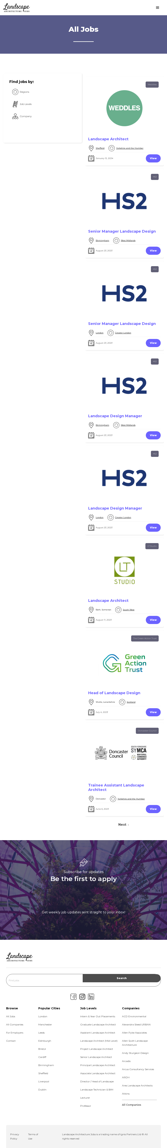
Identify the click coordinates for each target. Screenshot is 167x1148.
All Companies (14, 1024)
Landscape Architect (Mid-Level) (99, 1040)
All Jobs (10, 1016)
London (99, 332)
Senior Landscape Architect (96, 1057)
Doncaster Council (147, 730)
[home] (16, 7)
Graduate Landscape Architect (98, 1024)
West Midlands (128, 240)
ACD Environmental (134, 1016)
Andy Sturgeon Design (135, 1052)
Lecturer (85, 1097)
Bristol (42, 1048)
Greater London (123, 332)
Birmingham (102, 240)
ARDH (126, 1077)
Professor (85, 1105)
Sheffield (100, 148)
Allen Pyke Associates (134, 1032)
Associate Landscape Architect (97, 1073)
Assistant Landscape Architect (97, 1032)
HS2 (155, 176)
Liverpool (43, 1081)
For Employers (14, 1032)
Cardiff (42, 1057)
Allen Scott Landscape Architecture (135, 1042)
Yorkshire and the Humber (129, 148)
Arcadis (126, 1061)
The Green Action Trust (145, 638)
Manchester (45, 1024)
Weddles (152, 84)
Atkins (126, 1093)
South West (128, 609)
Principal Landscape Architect (97, 1065)
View (153, 158)
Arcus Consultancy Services (138, 1069)
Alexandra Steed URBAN (136, 1024)
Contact (11, 1040)
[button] (158, 8)
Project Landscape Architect (96, 1048)
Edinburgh (44, 1040)
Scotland (131, 702)
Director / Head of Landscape (97, 1081)
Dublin (42, 1089)
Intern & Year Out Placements (97, 1016)
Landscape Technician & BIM (96, 1089)
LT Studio (152, 546)
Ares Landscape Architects (137, 1085)
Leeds (41, 1032)
